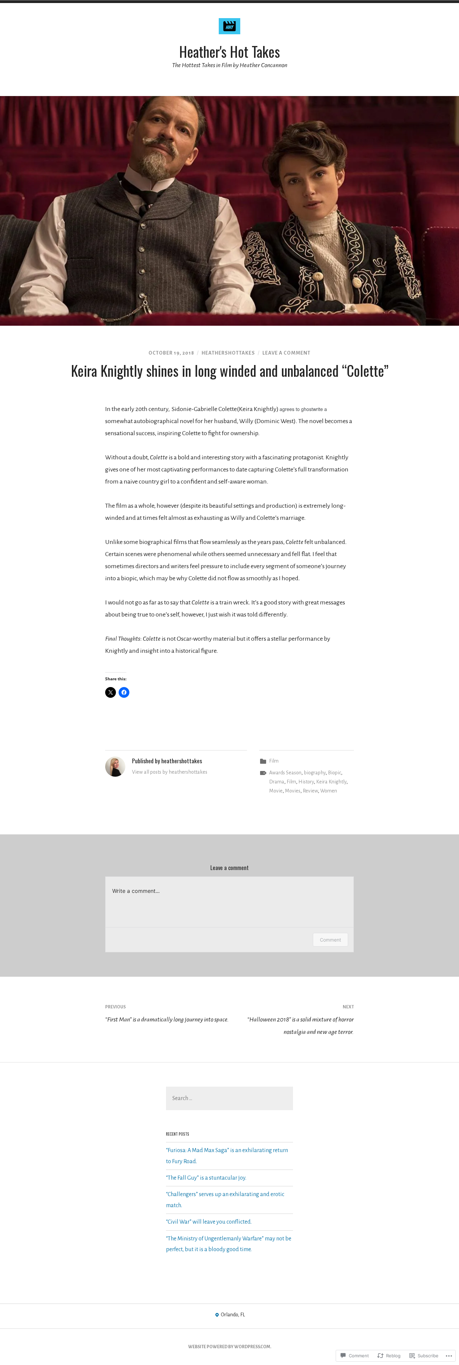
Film (274, 761)
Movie (276, 790)
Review (310, 790)
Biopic (334, 772)
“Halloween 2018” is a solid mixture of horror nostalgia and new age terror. (300, 1020)
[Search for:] (229, 1098)
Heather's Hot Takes (229, 51)
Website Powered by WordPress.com (229, 1347)
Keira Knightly (331, 781)
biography (315, 772)
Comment (330, 940)
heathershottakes (228, 353)
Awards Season (285, 772)
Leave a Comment (286, 353)
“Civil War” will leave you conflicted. (209, 1222)
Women (328, 790)
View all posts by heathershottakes (169, 772)
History (306, 781)
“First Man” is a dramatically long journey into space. (167, 1014)
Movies (292, 790)
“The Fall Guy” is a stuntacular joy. (206, 1178)
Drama (276, 781)
